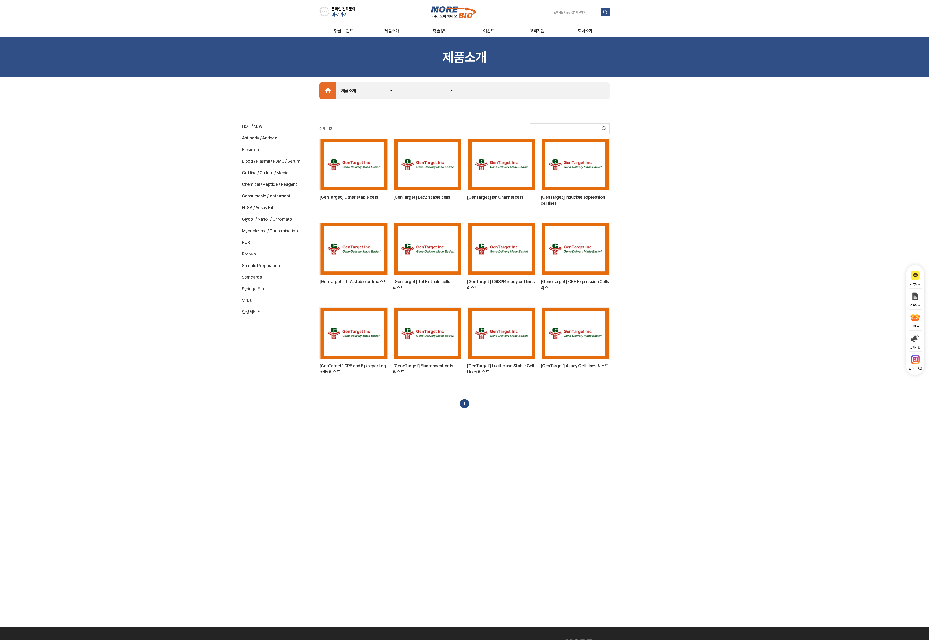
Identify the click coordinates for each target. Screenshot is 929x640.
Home (327, 90)
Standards (252, 277)
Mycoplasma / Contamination (270, 230)
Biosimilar (251, 149)
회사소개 (585, 30)
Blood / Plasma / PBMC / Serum (271, 161)
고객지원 (537, 30)
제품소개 (391, 30)
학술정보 (440, 30)
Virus (247, 300)
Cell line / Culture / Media (265, 172)
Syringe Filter (254, 288)
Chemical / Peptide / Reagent (269, 184)
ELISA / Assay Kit (257, 207)
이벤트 (488, 30)
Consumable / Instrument (266, 195)
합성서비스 (251, 311)
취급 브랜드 (343, 30)
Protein (249, 253)
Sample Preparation (261, 265)
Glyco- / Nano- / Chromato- (268, 219)
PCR (246, 242)
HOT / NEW (252, 126)
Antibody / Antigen (259, 137)
